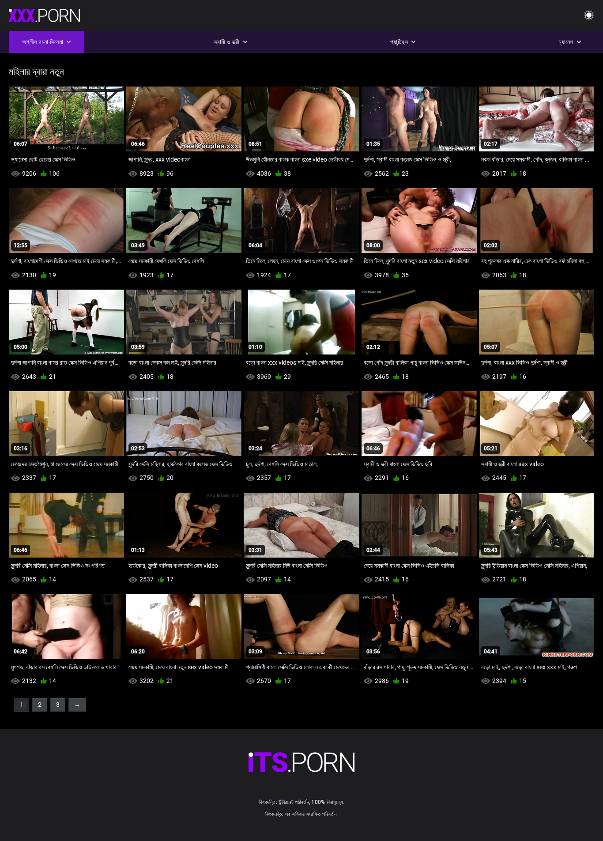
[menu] (589, 15)
